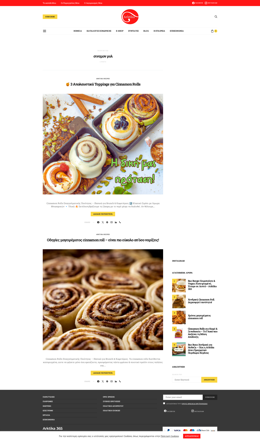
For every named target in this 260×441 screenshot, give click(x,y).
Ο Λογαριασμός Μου (93, 3)
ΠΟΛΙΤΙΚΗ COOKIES (111, 410)
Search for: (177, 375)
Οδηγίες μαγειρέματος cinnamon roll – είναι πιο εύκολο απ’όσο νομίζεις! (103, 240)
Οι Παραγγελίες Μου (70, 3)
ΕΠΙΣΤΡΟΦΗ (48, 410)
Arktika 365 (52, 428)
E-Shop (119, 31)
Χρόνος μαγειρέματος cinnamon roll (199, 317)
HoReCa (78, 31)
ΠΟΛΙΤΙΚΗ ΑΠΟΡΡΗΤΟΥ (113, 406)
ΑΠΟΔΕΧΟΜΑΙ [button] (192, 436)
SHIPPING (47, 406)
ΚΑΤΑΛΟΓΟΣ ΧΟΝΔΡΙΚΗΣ (99, 31)
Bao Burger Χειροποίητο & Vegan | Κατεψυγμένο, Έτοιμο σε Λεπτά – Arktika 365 (202, 284)
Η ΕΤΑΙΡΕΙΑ (159, 31)
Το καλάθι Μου (49, 3)
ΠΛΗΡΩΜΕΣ (48, 401)
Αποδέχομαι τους (186, 404)
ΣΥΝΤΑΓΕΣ (133, 31)
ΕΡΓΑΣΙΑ (46, 415)
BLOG (146, 31)
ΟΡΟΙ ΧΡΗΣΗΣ (109, 397)
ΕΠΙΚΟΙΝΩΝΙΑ (177, 31)
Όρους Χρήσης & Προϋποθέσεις (194, 404)
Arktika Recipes (103, 79)
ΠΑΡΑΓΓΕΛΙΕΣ (49, 397)
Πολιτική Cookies (170, 436)
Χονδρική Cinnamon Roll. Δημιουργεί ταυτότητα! (201, 301)
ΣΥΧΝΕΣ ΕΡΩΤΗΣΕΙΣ (111, 401)
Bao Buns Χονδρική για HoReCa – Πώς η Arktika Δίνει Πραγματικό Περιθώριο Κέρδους (201, 348)
